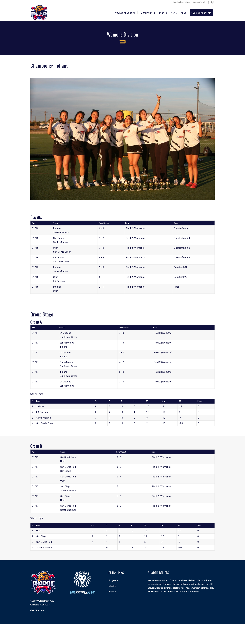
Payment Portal (199, 2)
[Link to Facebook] (208, 2)
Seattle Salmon (61, 232)
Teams (55, 223)
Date (33, 223)
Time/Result (104, 223)
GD (180, 401)
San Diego (58, 238)
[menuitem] (182, 2)
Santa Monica (60, 242)
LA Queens (59, 257)
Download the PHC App (181, 2)
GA (163, 401)
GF (147, 401)
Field (127, 223)
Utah (55, 247)
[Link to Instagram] (212, 2)
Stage (176, 223)
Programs (113, 580)
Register (112, 591)
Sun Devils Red (61, 261)
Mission (112, 585)
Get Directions (37, 610)
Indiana (57, 228)
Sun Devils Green (62, 251)
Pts (96, 401)
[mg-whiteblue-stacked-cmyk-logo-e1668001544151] (82, 582)
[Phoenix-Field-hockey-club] (39, 12)
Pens (200, 401)
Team (38, 401)
